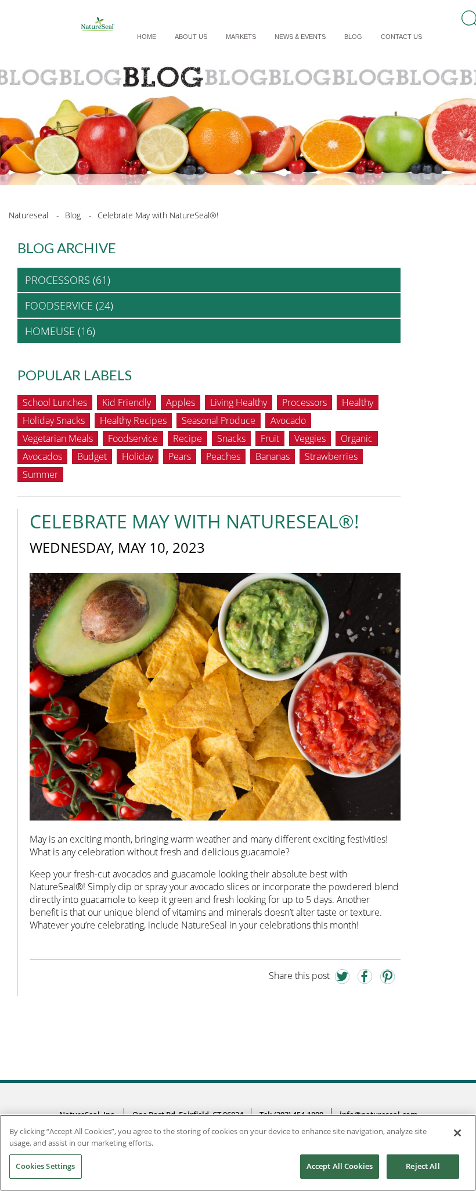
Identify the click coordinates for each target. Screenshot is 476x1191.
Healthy (357, 402)
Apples (180, 402)
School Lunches (55, 402)
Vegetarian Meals (58, 438)
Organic (357, 438)
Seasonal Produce (218, 420)
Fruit (270, 438)
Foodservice (133, 438)
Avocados (42, 456)
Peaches (223, 456)
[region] (238, 1152)
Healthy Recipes (133, 420)
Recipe (187, 438)
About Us (191, 36)
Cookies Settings (45, 1166)
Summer (40, 474)
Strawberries (331, 456)
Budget (92, 456)
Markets (241, 36)
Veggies (310, 438)
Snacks (231, 438)
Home (146, 36)
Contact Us (401, 36)
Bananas (272, 456)
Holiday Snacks (54, 420)
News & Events (300, 36)
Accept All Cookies (339, 1166)
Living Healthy (238, 402)
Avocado (288, 420)
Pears (179, 456)
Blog (353, 36)
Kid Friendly (126, 402)
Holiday (137, 456)
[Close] (457, 1133)
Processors (304, 402)
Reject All (422, 1166)
